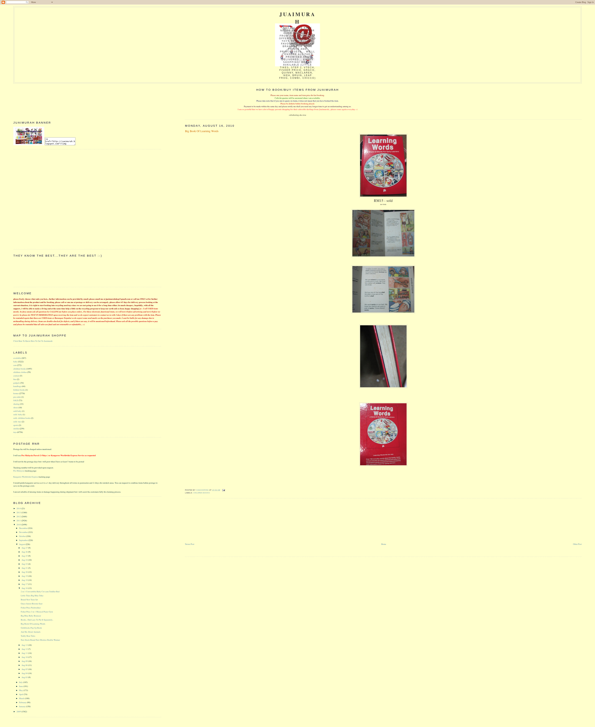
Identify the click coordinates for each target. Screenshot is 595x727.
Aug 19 (25, 576)
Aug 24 (25, 559)
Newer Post (189, 544)
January (22, 706)
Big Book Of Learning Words (33, 623)
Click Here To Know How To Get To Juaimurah (33, 341)
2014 (19, 508)
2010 (19, 524)
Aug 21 (25, 568)
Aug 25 (25, 555)
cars (15, 365)
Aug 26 (25, 551)
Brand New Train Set (29, 599)
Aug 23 (25, 563)
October (22, 536)
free (14, 379)
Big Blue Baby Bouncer (31, 615)
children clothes (20, 372)
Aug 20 (25, 572)
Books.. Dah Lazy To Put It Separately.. (37, 619)
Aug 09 (25, 661)
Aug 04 (25, 673)
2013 (19, 512)
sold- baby (17, 414)
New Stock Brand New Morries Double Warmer (40, 639)
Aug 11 (25, 653)
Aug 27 (25, 547)
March (22, 698)
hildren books (19, 389)
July (21, 682)
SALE (15, 400)
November (23, 532)
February (23, 702)
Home (383, 544)
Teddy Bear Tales (28, 635)
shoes (15, 407)
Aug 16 (25, 588)
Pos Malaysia (18, 470)
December (23, 528)
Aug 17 (25, 584)
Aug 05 (25, 669)
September (23, 540)
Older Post (577, 544)
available (17, 358)
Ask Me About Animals (30, 631)
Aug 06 (25, 665)
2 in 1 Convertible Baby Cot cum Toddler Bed (40, 591)
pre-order (17, 397)
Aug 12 (25, 649)
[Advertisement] (208, 520)
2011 (19, 520)
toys (15, 432)
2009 (19, 711)
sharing (16, 403)
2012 (19, 516)
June (21, 686)
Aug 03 (25, 677)
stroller (16, 428)
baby (15, 361)
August (22, 544)
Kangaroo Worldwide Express (25, 476)
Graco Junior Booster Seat (31, 603)
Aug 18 (25, 580)
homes (16, 393)
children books (201, 493)
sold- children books (22, 418)
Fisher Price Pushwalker (31, 607)
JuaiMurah (297, 17)
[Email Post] (223, 490)
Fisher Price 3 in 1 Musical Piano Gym (37, 611)
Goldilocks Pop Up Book (31, 627)
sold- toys (17, 421)
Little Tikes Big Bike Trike (32, 595)
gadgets (16, 382)
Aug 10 (25, 657)
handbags (17, 386)
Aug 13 (25, 645)
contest (16, 375)
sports (15, 425)
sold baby (17, 411)
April (21, 694)
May (21, 690)
